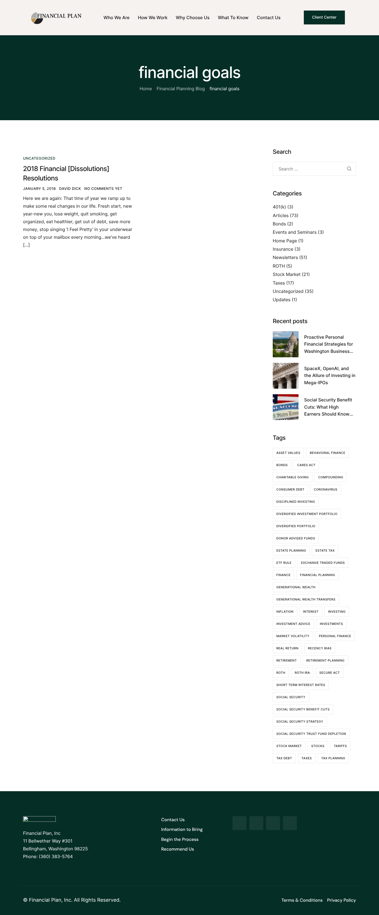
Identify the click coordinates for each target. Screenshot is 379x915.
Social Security (290, 697)
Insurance (283, 249)
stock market (289, 746)
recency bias (320, 648)
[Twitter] (256, 823)
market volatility (292, 636)
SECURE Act (329, 673)
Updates (281, 299)
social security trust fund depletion (311, 734)
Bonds (279, 224)
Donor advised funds (295, 538)
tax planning (333, 758)
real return (287, 648)
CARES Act (306, 465)
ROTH (279, 266)
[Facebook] (239, 823)
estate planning (291, 550)
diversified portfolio (295, 526)
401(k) (279, 207)
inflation (285, 612)
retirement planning (325, 660)
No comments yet (103, 189)
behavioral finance (327, 453)
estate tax (325, 550)
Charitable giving (292, 477)
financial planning (317, 575)
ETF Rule (284, 563)
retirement (286, 660)
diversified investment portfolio (306, 514)
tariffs (340, 746)
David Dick (70, 189)
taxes (307, 758)
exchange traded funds (323, 563)
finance (283, 575)
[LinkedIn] (273, 823)
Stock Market (286, 274)
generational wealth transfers (305, 599)
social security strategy (299, 721)
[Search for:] (314, 169)
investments (331, 624)
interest (311, 612)
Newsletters (285, 257)
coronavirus (325, 489)
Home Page (285, 240)
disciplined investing (295, 502)
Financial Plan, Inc (50, 900)
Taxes (279, 283)
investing (336, 612)
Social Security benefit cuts (303, 709)
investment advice (293, 624)
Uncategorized (39, 158)
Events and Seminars (295, 232)
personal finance (335, 636)
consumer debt (290, 489)
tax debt (284, 758)
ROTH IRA (302, 673)
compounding (330, 477)
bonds (282, 465)
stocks (317, 746)
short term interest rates (300, 685)
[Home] (56, 17)
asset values (288, 453)
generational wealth (295, 587)
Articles (281, 215)
